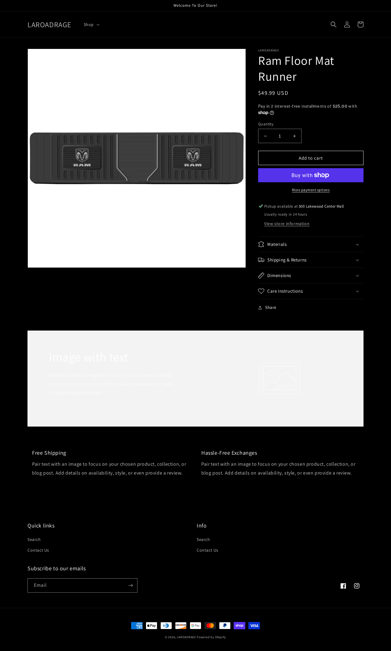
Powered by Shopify (211, 637)
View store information (286, 223)
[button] (91, 24)
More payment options (311, 189)
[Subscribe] (130, 585)
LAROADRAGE (186, 637)
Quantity (265, 124)
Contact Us (38, 550)
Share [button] (270, 307)
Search (34, 539)
